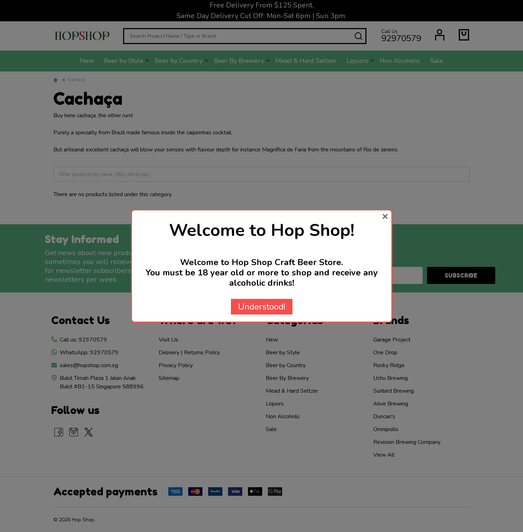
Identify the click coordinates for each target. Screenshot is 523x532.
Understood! (261, 306)
